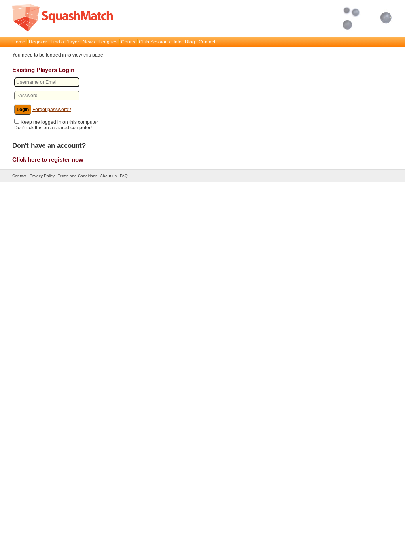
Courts (128, 42)
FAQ (124, 176)
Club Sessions (154, 42)
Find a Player (65, 42)
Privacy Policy (42, 176)
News (89, 42)
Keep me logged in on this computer (59, 122)
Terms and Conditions (77, 176)
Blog (190, 42)
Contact (207, 42)
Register (38, 42)
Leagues (107, 42)
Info (178, 42)
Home (18, 42)
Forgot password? (51, 109)
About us (108, 176)
